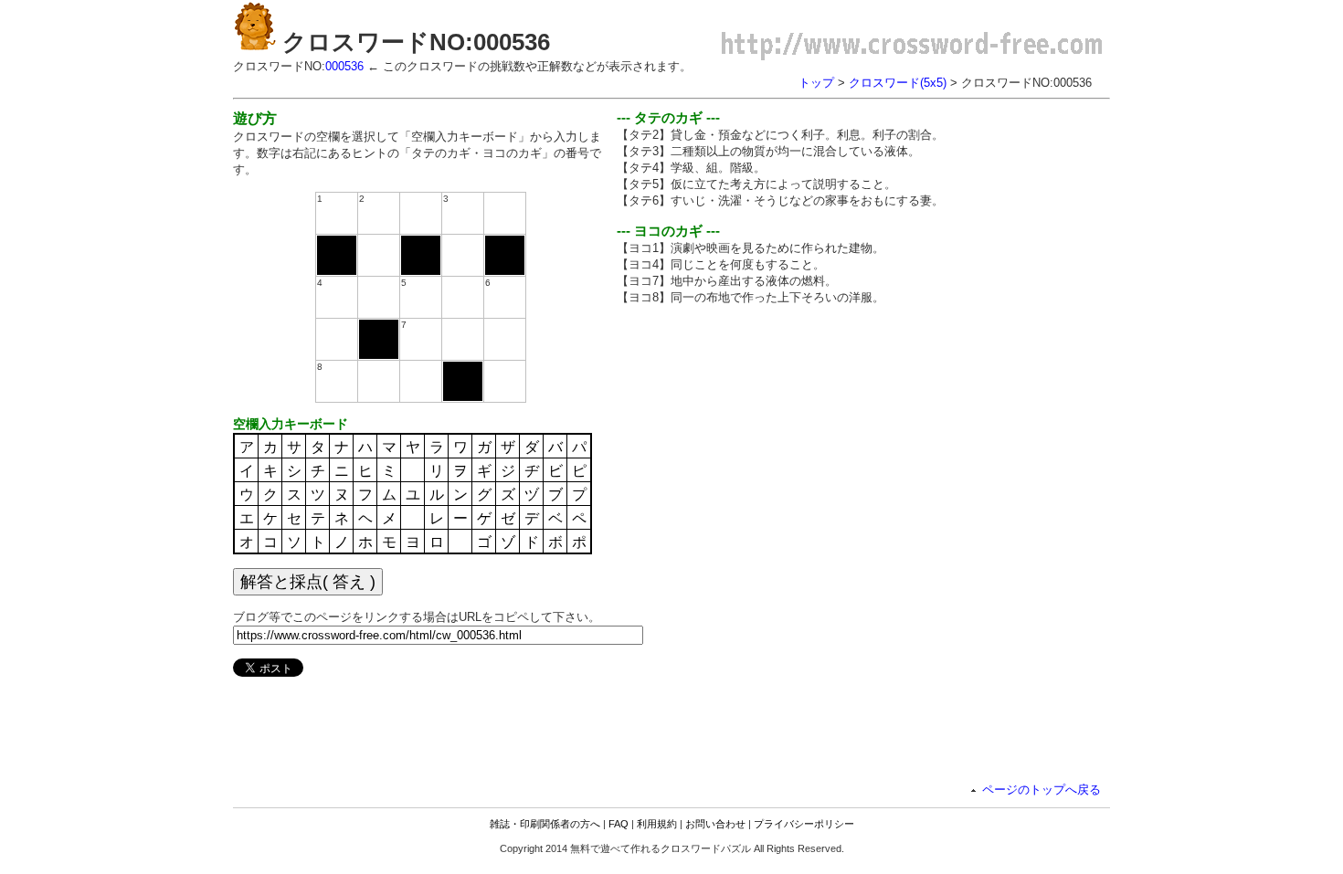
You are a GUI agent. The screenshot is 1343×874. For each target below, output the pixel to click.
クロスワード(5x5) (897, 83)
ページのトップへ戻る (1041, 789)
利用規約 (657, 823)
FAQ (618, 823)
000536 (344, 66)
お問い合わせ (715, 823)
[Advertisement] (770, 447)
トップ (816, 83)
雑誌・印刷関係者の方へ (545, 823)
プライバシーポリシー (804, 823)
